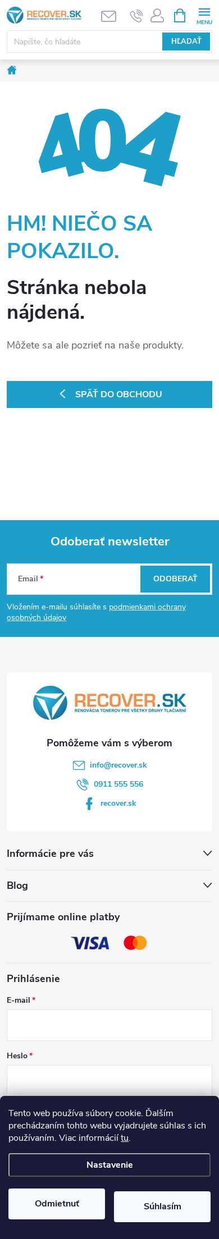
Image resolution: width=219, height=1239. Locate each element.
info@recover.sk (118, 765)
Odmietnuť (57, 1203)
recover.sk (118, 803)
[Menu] (204, 15)
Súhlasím (162, 1206)
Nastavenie (109, 1165)
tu (125, 1138)
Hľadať (186, 41)
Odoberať (175, 578)
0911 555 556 (118, 784)
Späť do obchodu (118, 394)
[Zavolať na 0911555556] (137, 15)
